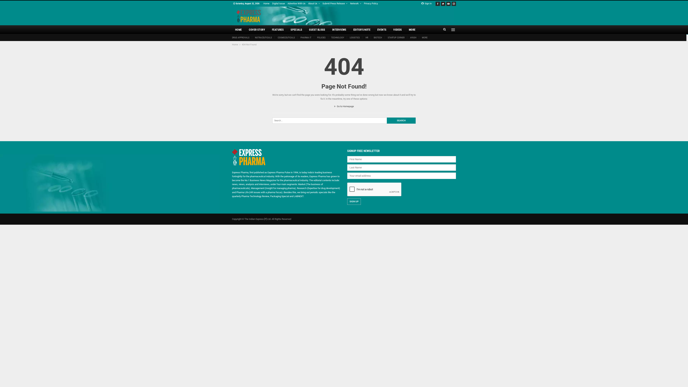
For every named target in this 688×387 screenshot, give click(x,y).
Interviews (339, 29)
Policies (321, 37)
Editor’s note (361, 29)
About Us (312, 3)
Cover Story (257, 29)
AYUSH (413, 37)
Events (381, 29)
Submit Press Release (333, 3)
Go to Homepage (345, 106)
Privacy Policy (371, 3)
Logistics (355, 37)
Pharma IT (305, 37)
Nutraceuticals (263, 37)
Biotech (378, 37)
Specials (296, 29)
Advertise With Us (296, 3)
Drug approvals (240, 37)
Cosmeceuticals (286, 37)
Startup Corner (396, 37)
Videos (397, 29)
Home (266, 3)
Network (354, 3)
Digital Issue (278, 3)
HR (367, 37)
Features (278, 29)
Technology (337, 37)
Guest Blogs (317, 29)
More (412, 29)
